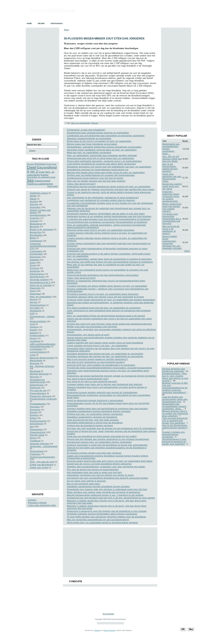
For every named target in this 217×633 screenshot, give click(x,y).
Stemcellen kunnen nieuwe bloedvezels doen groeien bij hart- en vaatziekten (109, 186)
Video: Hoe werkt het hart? (81, 184)
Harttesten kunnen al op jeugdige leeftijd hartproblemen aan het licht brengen (109, 216)
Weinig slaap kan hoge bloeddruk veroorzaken (92, 144)
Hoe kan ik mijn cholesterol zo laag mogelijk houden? (96, 362)
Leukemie (35, 341)
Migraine (34, 363)
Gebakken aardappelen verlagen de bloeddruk (92, 417)
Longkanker (36, 349)
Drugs (33, 265)
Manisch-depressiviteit (42, 358)
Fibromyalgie (37, 274)
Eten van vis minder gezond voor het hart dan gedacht (96, 181)
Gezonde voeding (39, 279)
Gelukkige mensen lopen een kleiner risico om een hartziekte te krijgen (105, 297)
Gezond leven (37, 277)
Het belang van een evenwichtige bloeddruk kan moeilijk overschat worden (107, 478)
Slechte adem (37, 435)
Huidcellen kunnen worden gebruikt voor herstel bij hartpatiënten (102, 392)
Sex (30, 180)
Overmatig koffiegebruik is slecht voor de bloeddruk (95, 422)
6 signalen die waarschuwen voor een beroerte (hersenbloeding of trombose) (109, 219)
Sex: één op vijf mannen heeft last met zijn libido (172, 158)
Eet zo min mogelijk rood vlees (83, 484)
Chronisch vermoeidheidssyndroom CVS (43, 246)
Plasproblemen (38, 393)
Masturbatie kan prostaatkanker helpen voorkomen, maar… (174, 406)
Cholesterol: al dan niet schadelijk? (86, 130)
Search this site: (34, 145)
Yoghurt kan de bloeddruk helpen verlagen (90, 425)
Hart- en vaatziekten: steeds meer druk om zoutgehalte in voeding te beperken (109, 259)
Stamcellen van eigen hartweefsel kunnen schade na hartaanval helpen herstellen (111, 376)
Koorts (33, 338)
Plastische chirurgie (40, 396)
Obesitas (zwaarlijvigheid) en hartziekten (89, 138)
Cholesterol (36, 241)
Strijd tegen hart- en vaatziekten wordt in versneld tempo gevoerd (102, 522)
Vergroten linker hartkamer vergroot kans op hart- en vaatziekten (102, 150)
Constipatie (36, 251)
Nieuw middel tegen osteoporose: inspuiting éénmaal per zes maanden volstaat (172, 242)
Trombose (35, 441)
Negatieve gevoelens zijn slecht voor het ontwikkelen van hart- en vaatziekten (109, 167)
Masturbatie (36, 360)
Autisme (34, 221)
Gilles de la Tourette (41, 285)
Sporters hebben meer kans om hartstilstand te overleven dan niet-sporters (107, 408)
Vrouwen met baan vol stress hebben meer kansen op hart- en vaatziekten (107, 286)
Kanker (45, 175)
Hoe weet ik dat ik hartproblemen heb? (88, 379)
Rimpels (34, 415)
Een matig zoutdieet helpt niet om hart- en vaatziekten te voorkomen (104, 308)
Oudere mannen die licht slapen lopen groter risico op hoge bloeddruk (105, 343)
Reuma (33, 412)
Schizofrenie (36, 424)
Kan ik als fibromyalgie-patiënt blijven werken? (170, 167)
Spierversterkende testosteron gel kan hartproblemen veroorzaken (103, 275)
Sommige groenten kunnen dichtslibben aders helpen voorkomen (102, 514)
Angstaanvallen (38, 215)
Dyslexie (34, 268)
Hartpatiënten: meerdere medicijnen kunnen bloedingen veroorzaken (104, 147)
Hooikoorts (36, 311)
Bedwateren (36, 224)
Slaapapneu (36, 429)
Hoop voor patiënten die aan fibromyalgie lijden (171, 177)
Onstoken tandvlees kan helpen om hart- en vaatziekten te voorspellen (105, 354)
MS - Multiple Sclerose (42, 366)
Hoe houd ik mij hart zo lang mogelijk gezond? (92, 381)
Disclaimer (108, 614)
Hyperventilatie (38, 321)
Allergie (34, 204)
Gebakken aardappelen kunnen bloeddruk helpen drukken (98, 486)
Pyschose (35, 409)
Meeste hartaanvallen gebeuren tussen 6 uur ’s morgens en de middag (105, 495)
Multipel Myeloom (39, 374)
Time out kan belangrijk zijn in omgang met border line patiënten (175, 420)
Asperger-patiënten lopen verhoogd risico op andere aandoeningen (170, 196)
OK (183, 629)
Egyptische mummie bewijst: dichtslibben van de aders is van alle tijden (106, 214)
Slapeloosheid (42, 181)
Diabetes (35, 260)
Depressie (51, 164)
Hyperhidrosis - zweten (42, 316)
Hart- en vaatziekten (41, 297)
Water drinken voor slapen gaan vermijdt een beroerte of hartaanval (103, 492)
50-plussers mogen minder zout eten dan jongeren (104, 38)
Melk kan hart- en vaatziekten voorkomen (89, 152)
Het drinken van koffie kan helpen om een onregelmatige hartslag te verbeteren (110, 262)
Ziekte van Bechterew (41, 464)
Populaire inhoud (37, 502)
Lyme (33, 355)
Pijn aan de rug (38, 390)
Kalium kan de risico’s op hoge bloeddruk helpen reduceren (99, 464)
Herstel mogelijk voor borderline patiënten (173, 370)
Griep (42, 172)
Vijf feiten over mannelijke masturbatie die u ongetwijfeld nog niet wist (171, 219)
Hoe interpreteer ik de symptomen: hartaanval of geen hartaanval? (103, 197)
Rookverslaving (38, 421)
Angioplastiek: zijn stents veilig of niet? (88, 335)
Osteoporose (37, 385)
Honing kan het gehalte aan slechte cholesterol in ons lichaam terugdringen (108, 439)
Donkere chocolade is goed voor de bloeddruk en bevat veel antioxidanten (107, 445)
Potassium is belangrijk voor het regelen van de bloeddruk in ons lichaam (107, 511)
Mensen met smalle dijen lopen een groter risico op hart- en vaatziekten (106, 172)
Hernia (33, 299)
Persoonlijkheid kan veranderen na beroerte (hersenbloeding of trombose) (107, 222)
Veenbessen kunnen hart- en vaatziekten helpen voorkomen (99, 442)
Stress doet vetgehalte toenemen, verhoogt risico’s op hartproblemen (104, 161)
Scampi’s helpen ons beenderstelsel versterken (173, 434)
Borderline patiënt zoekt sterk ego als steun (172, 186)
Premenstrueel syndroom (43, 399)
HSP (32, 313)
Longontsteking (38, 352)
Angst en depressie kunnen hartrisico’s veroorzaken (95, 400)
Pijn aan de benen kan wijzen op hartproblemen (93, 469)
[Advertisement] (42, 481)
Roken (33, 418)
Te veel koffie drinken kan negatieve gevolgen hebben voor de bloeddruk (106, 517)
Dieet (31, 167)
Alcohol (30, 164)
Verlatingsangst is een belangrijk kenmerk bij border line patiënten (174, 441)
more (187, 251)
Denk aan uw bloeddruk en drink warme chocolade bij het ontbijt (102, 436)
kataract (34, 333)
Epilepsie (35, 271)
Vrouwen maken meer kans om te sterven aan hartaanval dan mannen (104, 384)
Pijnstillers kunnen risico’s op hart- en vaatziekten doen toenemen (103, 294)
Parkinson (35, 387)
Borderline (35, 232)
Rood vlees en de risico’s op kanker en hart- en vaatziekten (99, 141)
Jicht (32, 324)
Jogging (34, 327)
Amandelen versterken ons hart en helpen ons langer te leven (100, 475)
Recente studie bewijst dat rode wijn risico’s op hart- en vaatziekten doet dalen (110, 461)
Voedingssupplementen (40, 184)
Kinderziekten (37, 335)
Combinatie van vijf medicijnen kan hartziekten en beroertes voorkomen (106, 135)
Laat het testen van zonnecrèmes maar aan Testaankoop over (175, 399)
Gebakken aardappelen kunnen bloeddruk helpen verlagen (99, 411)
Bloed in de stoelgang (42, 229)
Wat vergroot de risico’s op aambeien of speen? (171, 230)
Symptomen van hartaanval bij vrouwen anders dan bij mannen (101, 200)
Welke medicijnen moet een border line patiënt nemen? (172, 207)
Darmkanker (36, 254)
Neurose (34, 377)
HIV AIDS (35, 308)
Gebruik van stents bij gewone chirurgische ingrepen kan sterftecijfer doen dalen (110, 189)
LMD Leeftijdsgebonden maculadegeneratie (43, 345)
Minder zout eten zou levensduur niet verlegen (92, 326)
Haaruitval (35, 294)
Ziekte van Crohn (39, 467)
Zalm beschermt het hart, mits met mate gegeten (93, 420)
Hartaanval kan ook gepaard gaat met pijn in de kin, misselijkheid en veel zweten (111, 498)
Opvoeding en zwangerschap (41, 177)
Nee (191, 629)
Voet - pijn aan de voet (42, 462)
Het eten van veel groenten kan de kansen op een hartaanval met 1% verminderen (111, 428)
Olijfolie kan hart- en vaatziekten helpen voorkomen (95, 414)
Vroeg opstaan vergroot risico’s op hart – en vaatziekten (97, 345)
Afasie (33, 199)
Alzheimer (40, 164)
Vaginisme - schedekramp (44, 446)
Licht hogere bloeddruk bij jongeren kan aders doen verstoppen (101, 164)
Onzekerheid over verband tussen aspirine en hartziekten (98, 133)
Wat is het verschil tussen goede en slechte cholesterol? (97, 359)
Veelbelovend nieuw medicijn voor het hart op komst (95, 178)
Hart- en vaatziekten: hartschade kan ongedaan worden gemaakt (102, 155)
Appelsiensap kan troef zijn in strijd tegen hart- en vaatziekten (100, 158)
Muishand (35, 371)
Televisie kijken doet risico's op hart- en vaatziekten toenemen (100, 230)
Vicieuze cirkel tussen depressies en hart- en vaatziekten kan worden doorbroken (111, 300)
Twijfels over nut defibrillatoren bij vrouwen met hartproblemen (101, 175)
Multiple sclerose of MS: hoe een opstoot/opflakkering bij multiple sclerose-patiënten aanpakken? (175, 388)
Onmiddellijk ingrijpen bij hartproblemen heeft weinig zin (98, 169)
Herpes (34, 302)
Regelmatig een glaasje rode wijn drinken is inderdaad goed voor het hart (107, 489)
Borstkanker (36, 235)
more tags (52, 186)
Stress (33, 438)
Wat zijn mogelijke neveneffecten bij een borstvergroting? (98, 520)
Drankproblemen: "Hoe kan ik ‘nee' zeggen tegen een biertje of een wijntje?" (175, 377)
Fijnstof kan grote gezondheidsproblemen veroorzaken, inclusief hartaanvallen (109, 368)
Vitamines (35, 454)
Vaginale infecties (39, 443)
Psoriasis (35, 407)
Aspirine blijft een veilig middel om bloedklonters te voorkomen (101, 365)
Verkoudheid (36, 451)
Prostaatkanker (38, 404)
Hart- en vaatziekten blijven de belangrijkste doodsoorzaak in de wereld (106, 316)
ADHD (33, 196)
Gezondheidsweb (53, 10)
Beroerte (34, 226)
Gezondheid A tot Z (40, 282)
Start (66, 30)
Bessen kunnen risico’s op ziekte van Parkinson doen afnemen (175, 413)
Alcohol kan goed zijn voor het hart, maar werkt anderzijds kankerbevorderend (109, 324)
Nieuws (94, 123)
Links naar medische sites (42, 505)
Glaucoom (35, 288)
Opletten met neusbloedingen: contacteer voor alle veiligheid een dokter (106, 467)
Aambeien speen (39, 193)
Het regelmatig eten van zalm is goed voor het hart (94, 472)
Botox (33, 238)
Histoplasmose (38, 305)
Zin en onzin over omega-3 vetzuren (86, 481)
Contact (32, 500)
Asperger (35, 218)
